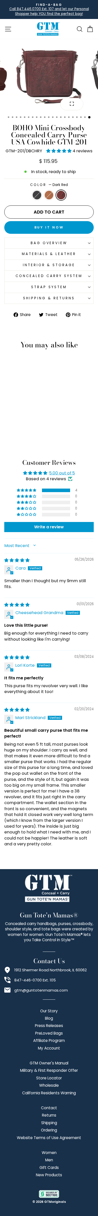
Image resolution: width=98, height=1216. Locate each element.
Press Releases (49, 1025)
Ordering (49, 1130)
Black (37, 195)
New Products (49, 1175)
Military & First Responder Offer (49, 1070)
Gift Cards (49, 1167)
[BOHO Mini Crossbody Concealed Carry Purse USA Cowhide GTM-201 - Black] (15, 437)
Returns (49, 1115)
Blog (49, 1018)
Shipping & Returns (49, 298)
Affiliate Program (49, 1040)
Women (49, 1152)
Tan (49, 195)
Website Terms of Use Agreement (49, 1137)
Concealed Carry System (49, 276)
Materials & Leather (49, 253)
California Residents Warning (49, 1093)
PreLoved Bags (49, 1033)
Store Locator (49, 1078)
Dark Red (61, 195)
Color (49, 185)
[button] (59, 151)
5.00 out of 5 (62, 473)
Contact (49, 1107)
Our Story (49, 1011)
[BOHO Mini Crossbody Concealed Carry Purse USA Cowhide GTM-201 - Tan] (21, 437)
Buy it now (49, 227)
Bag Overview (49, 243)
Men (49, 1160)
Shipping (49, 1122)
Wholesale (49, 1085)
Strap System (49, 287)
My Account (49, 1048)
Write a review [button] (49, 527)
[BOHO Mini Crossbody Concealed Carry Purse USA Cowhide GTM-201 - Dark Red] (27, 437)
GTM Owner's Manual (49, 1063)
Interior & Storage (49, 265)
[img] (17, 560)
